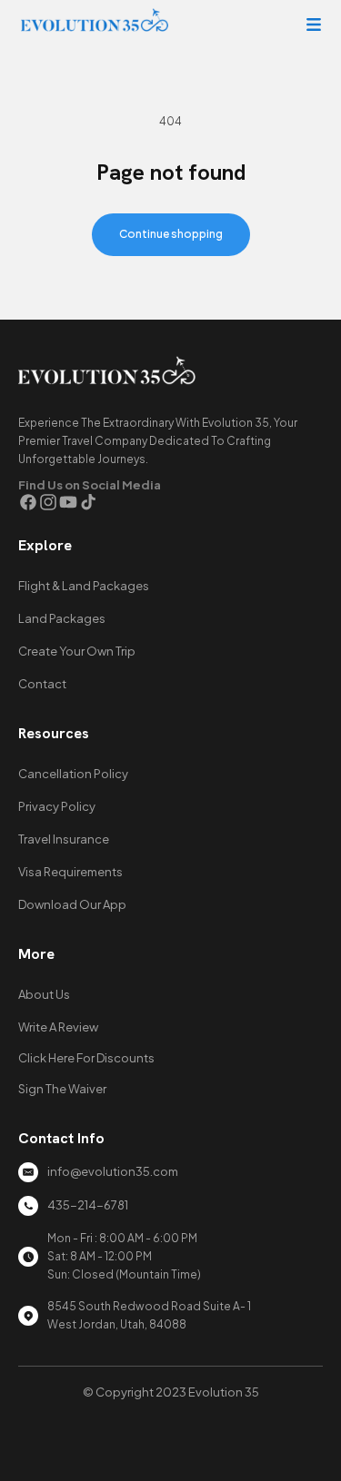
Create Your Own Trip (76, 651)
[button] (314, 24)
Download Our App (72, 904)
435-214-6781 (87, 1205)
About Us (44, 994)
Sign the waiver (62, 1088)
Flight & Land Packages (83, 585)
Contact (42, 683)
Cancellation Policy (73, 773)
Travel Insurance (63, 839)
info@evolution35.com (112, 1171)
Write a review (58, 1027)
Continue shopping (171, 234)
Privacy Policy (56, 806)
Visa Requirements (70, 871)
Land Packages (61, 618)
